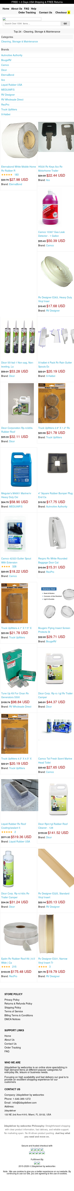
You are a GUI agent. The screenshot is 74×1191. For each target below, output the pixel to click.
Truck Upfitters (9, 109)
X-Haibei (5, 114)
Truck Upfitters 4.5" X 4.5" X (16, 758)
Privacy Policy (11, 999)
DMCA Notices (12, 1019)
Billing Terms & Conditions (18, 1015)
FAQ (26, 8)
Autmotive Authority (11, 55)
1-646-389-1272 (22, 1098)
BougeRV (6, 60)
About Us (16, 8)
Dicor (4, 70)
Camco (5, 65)
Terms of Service (13, 1011)
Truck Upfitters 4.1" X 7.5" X (16, 628)
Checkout (61, 12)
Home (6, 8)
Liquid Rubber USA (11, 84)
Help (33, 8)
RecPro (5, 104)
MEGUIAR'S (7, 89)
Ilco (3, 80)
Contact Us (45, 12)
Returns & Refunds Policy (18, 1003)
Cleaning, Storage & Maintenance (19, 41)
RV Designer (8, 94)
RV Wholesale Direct (12, 99)
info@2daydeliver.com (25, 1102)
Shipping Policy (13, 1007)
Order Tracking (27, 12)
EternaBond (7, 74)
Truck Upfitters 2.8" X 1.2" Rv (54, 428)
